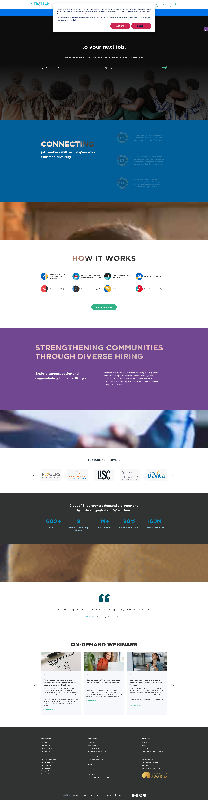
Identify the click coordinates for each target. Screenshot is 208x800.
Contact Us (91, 774)
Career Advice (45, 745)
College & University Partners (97, 751)
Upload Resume (46, 756)
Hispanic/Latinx (147, 756)
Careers (90, 771)
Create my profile (104, 307)
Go (162, 67)
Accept (120, 26)
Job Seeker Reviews (47, 762)
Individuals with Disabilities (150, 762)
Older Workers (146, 765)
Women (144, 742)
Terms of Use (123, 795)
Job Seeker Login (46, 765)
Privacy (109, 795)
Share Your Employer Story (96, 759)
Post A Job (91, 742)
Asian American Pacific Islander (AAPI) (154, 751)
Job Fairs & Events (46, 748)
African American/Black (149, 759)
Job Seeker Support (47, 768)
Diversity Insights (46, 771)
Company (91, 769)
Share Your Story (46, 773)
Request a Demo (163, 5)
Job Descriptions (46, 751)
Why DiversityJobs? (94, 745)
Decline (141, 26)
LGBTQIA (145, 748)
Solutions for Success (47, 754)
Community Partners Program (151, 768)
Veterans (145, 745)
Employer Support (94, 754)
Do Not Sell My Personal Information (99, 777)
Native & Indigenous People (150, 754)
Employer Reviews (93, 748)
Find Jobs (44, 742)
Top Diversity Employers (48, 759)
